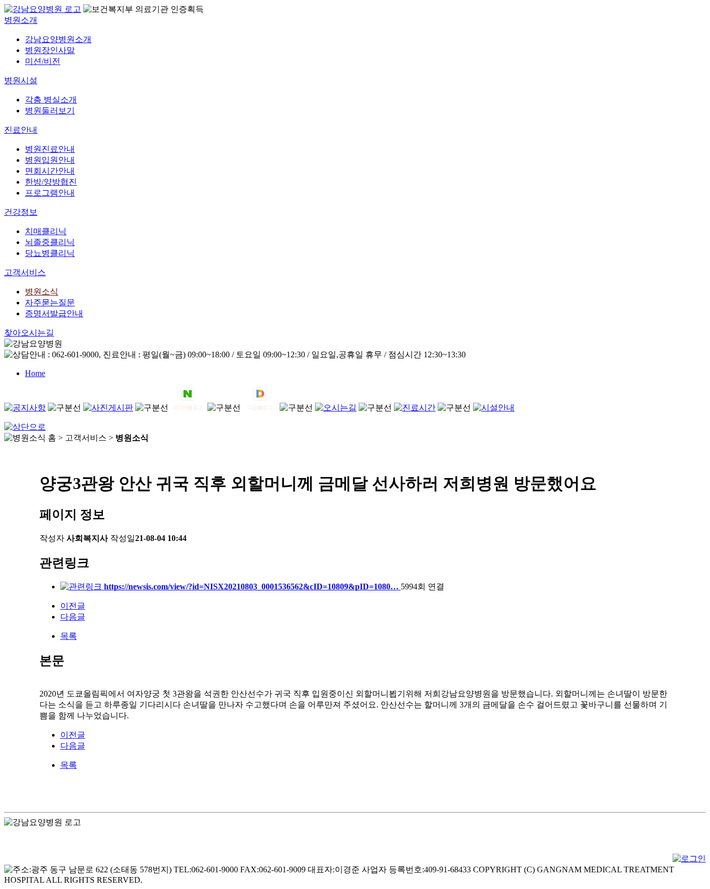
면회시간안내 (50, 170)
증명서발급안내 (54, 313)
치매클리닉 (46, 231)
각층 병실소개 (51, 99)
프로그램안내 (50, 192)
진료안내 (20, 129)
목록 (68, 636)
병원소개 (20, 20)
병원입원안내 (50, 160)
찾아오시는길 (29, 332)
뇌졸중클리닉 (50, 242)
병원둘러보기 (50, 110)
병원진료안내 (50, 149)
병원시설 (20, 80)
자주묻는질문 (50, 302)
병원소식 (41, 291)
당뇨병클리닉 (50, 253)
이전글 (72, 605)
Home (35, 373)
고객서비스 (25, 272)
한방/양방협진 (51, 181)
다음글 (72, 616)
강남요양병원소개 (58, 39)
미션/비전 (42, 61)
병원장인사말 (50, 50)
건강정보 (20, 212)
